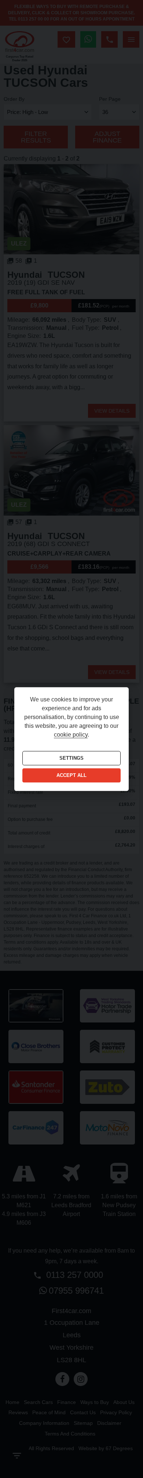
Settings (71, 758)
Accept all (71, 775)
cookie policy (71, 734)
